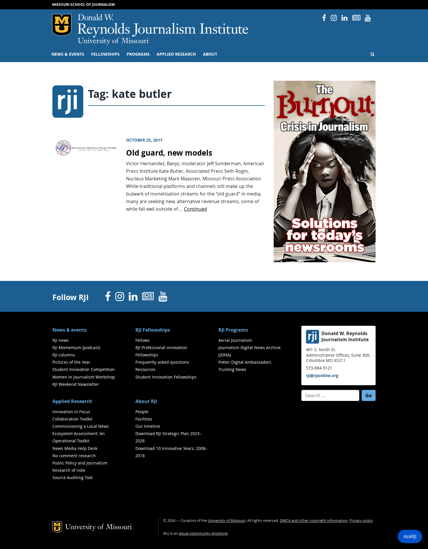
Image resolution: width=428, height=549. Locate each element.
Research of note (68, 470)
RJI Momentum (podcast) (76, 347)
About (210, 54)
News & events (68, 54)
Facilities (143, 419)
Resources (145, 369)
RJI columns (63, 355)
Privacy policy (361, 520)
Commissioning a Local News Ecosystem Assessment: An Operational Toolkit (80, 433)
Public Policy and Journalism (79, 463)
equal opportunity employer (203, 533)
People (141, 411)
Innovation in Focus (71, 411)
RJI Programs (233, 330)
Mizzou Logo (61, 25)
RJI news (60, 340)
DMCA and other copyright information (314, 520)
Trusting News (232, 369)
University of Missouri (113, 41)
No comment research (74, 455)
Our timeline (147, 426)
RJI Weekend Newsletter (75, 384)
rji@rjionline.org (322, 375)
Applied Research (176, 54)
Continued (195, 209)
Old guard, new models (169, 153)
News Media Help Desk (74, 448)
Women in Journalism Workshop (83, 377)
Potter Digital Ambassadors (244, 362)
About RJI (146, 401)
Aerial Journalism (235, 340)
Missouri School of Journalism (83, 4)
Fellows (142, 340)
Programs (138, 54)
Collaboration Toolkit (72, 419)
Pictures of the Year (71, 362)
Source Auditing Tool (72, 477)
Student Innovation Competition (83, 369)
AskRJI (410, 536)
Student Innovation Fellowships (166, 377)
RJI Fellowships (152, 330)
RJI (163, 26)
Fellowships (105, 54)
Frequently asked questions (162, 362)
